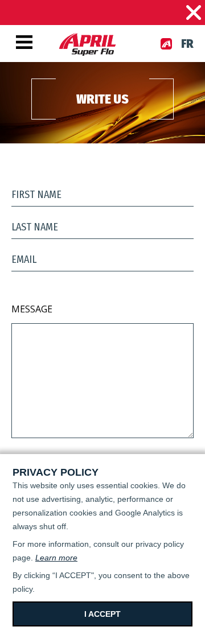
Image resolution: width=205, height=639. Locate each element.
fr (187, 43)
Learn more (56, 557)
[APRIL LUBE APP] (166, 43)
